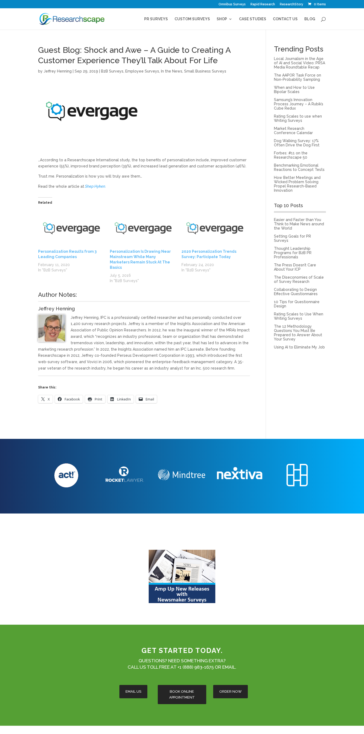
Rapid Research (262, 4)
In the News (171, 71)
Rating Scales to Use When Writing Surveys (298, 316)
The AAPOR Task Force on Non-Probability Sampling (297, 77)
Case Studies (252, 19)
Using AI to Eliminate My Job (299, 347)
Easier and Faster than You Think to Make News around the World (299, 224)
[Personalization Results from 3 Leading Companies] (71, 229)
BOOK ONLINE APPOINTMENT (182, 694)
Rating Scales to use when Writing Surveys (298, 118)
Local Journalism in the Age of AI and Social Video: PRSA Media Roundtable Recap (299, 63)
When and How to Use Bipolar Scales (294, 89)
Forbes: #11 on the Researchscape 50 (291, 155)
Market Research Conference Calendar (293, 130)
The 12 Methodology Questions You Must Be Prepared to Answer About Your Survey (298, 332)
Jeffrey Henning (58, 71)
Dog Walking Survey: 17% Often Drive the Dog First (296, 143)
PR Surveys (156, 19)
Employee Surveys (142, 71)
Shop (222, 19)
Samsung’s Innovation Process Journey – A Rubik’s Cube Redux (298, 104)
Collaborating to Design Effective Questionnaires (296, 291)
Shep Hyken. (95, 186)
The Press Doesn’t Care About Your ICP (295, 267)
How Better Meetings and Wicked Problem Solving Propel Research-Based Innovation (297, 183)
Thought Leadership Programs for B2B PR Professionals (293, 252)
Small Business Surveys (205, 71)
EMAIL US (133, 691)
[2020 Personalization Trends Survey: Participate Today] (214, 229)
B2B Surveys (112, 71)
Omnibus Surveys (232, 4)
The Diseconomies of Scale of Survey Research (299, 279)
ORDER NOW (230, 691)
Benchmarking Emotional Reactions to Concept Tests (299, 167)
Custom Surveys (192, 19)
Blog (309, 19)
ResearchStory (291, 4)
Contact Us (285, 19)
